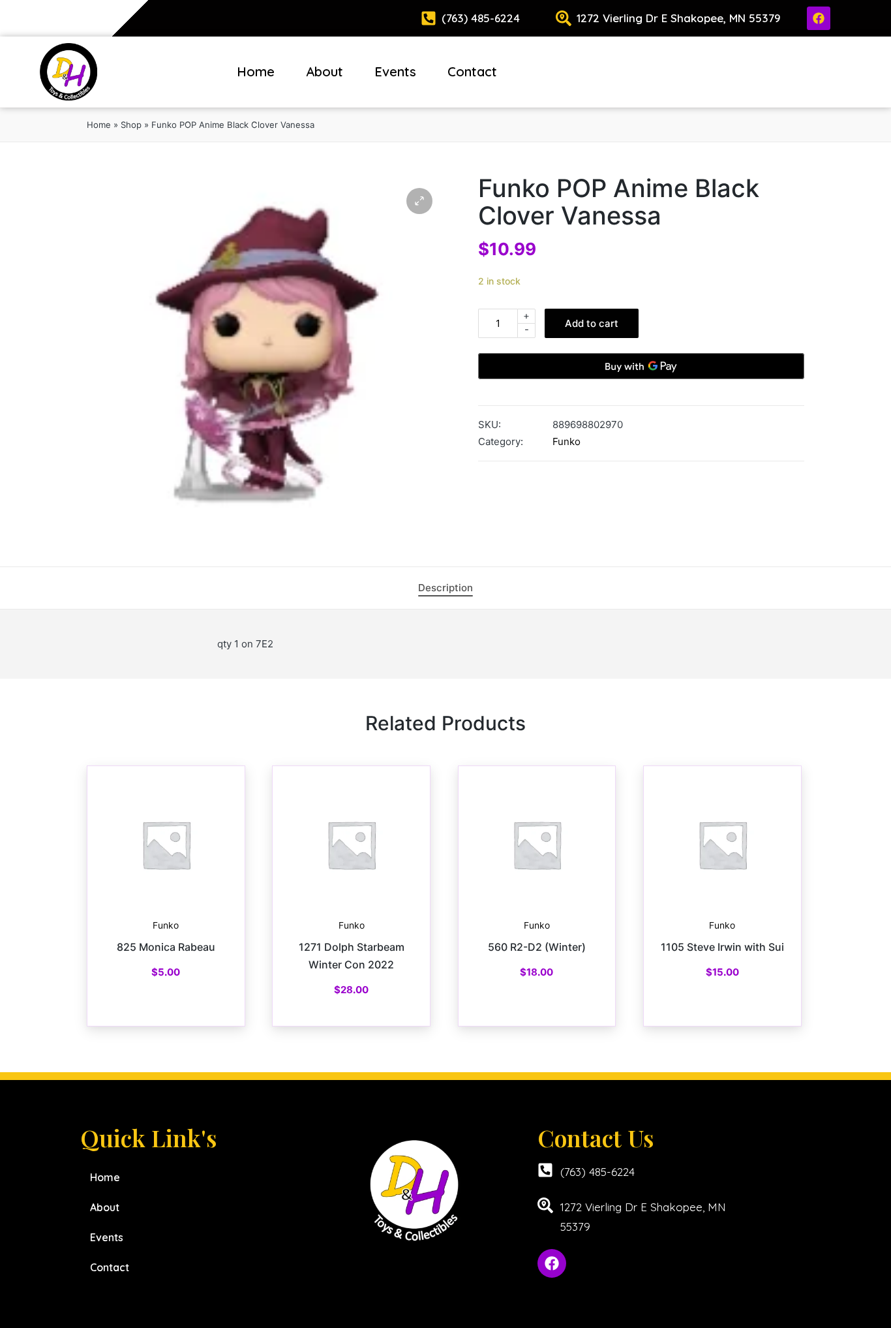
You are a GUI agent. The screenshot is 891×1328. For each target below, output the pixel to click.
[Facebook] (818, 18)
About (324, 71)
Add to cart (591, 323)
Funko (566, 441)
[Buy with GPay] (641, 366)
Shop (131, 124)
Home (256, 71)
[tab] (445, 588)
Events (395, 71)
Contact (472, 71)
